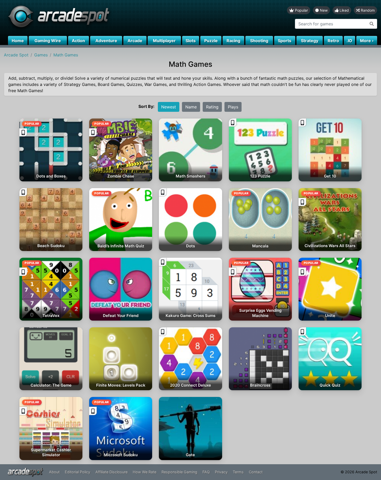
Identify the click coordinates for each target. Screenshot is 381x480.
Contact (256, 472)
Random (367, 10)
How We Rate (144, 472)
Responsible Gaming (179, 472)
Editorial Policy (77, 472)
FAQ (206, 472)
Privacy (221, 472)
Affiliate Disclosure (111, 472)
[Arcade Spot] (95, 18)
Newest (168, 106)
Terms (238, 472)
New (323, 10)
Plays (233, 106)
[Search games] (371, 24)
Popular (301, 10)
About (54, 472)
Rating (212, 106)
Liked (343, 10)
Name (191, 106)
